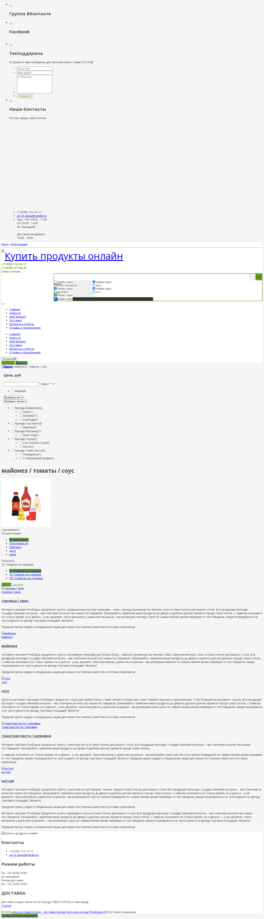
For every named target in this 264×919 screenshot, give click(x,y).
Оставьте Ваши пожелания (20, 915)
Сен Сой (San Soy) (36, 443)
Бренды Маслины (28, 431)
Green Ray (31, 435)
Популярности (18, 543)
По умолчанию (19, 540)
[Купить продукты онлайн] (62, 255)
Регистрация (19, 244)
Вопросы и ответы (21, 324)
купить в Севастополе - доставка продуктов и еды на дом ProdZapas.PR (59, 912)
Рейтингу (15, 547)
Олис (28, 412)
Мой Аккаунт (17, 317)
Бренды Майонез (28, 408)
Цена (12, 554)
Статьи (6, 905)
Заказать (21, 363)
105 (26, 578)
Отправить (25, 96)
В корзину (8, 363)
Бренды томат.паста (30, 450)
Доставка (15, 320)
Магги (28, 446)
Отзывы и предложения (25, 328)
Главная (14, 309)
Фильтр (8, 366)
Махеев (30, 415)
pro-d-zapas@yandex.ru (32, 216)
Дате (12, 551)
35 (25, 571)
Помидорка (32, 454)
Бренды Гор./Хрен (28, 423)
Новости (15, 313)
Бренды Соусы (26, 439)
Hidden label (65, 288)
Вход (5, 244)
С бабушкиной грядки (38, 458)
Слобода (30, 419)
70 (25, 574)
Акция (20, 391)
